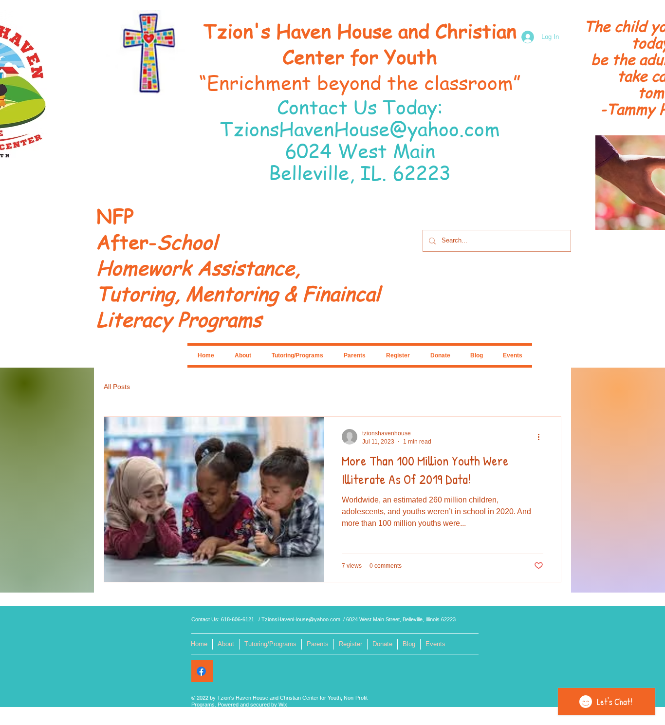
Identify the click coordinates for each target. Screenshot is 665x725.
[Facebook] (201, 671)
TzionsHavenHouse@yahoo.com (360, 128)
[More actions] (542, 437)
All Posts (117, 386)
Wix (282, 704)
